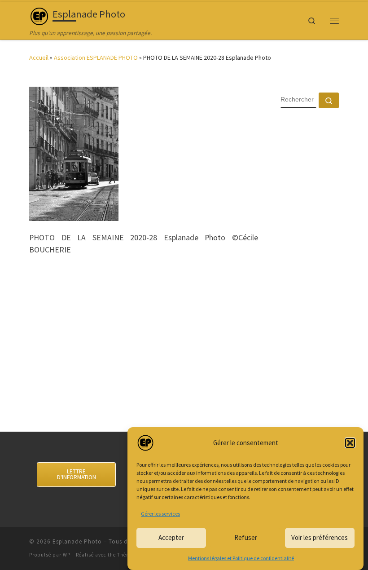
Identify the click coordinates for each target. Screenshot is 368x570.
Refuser (245, 537)
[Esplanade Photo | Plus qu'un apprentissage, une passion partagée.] (39, 15)
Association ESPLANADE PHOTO (96, 57)
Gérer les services (160, 513)
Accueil (38, 57)
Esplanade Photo (77, 541)
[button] (350, 442)
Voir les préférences (319, 537)
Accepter (171, 537)
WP (66, 555)
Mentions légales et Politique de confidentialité (241, 558)
